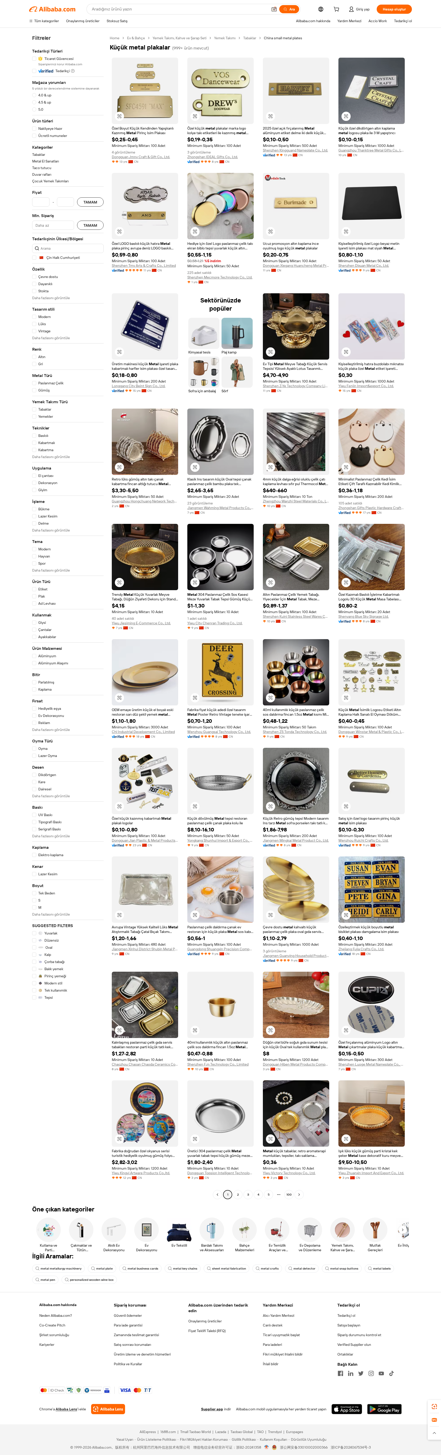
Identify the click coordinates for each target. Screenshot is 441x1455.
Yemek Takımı (225, 38)
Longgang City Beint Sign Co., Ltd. (138, 386)
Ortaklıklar (345, 1354)
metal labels (382, 1268)
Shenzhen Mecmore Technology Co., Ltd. (219, 277)
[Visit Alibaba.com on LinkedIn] (351, 1373)
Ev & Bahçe (136, 38)
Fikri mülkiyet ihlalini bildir (283, 1354)
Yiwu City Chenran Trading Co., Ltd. (214, 623)
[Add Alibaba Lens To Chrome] (108, 1409)
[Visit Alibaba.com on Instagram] (371, 1373)
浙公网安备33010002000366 (304, 1447)
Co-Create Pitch (52, 1325)
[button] (274, 9)
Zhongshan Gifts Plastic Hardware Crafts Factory (371, 508)
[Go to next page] (299, 1194)
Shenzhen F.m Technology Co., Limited (218, 1064)
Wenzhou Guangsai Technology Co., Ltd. (219, 732)
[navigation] (68, 617)
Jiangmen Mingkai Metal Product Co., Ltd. (296, 840)
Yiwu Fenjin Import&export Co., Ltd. (366, 386)
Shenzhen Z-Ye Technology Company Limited (296, 386)
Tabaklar (249, 38)
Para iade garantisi (128, 1325)
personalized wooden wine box (92, 1280)
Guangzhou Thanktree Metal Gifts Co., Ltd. (371, 150)
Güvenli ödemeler (128, 1315)
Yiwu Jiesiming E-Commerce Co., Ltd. (141, 623)
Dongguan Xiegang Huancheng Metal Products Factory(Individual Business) (296, 265)
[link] (434, 1406)
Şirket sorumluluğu (54, 1335)
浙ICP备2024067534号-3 (351, 1447)
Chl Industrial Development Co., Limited (143, 732)
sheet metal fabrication (229, 1268)
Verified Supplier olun (354, 1345)
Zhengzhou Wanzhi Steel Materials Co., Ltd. (296, 501)
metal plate (104, 1268)
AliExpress (148, 1432)
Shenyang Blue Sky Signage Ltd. (363, 616)
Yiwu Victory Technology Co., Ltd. (289, 1173)
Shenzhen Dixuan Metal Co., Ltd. (363, 265)
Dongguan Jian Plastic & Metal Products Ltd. (145, 840)
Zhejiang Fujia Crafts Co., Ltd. (361, 949)
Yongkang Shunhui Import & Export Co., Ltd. (220, 840)
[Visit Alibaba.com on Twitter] (361, 1373)
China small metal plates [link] (283, 38)
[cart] (337, 10)
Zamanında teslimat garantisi (136, 1335)
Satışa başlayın (348, 1325)
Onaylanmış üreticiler (205, 1321)
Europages (294, 1432)
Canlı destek (273, 1325)
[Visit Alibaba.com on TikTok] (391, 1373)
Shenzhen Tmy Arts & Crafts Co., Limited (144, 265)
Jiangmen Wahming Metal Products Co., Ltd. (220, 508)
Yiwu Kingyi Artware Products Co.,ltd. (141, 1173)
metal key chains (185, 1268)
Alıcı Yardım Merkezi (278, 1315)
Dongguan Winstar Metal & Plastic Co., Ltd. (371, 732)
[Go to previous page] (217, 1194)
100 (289, 1194)
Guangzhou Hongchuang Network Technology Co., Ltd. (145, 501)
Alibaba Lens (66, 1409)
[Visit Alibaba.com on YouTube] (381, 1373)
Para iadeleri (272, 1345)
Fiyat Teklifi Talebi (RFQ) (207, 1331)
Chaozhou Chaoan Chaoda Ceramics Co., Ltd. (145, 1064)
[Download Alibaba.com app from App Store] (347, 1409)
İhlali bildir (270, 1364)
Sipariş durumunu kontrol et (359, 1335)
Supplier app (212, 1409)
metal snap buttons (344, 1268)
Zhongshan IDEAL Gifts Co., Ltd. (212, 157)
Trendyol (275, 1432)
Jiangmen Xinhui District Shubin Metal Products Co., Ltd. (145, 949)
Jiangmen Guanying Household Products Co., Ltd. (296, 956)
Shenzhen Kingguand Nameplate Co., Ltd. (295, 150)
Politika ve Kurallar (128, 1364)
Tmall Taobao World (195, 1432)
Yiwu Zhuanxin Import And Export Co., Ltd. (371, 1173)
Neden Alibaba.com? (55, 1315)
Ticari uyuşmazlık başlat (281, 1335)
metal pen (48, 1280)
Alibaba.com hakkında (58, 1305)
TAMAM (90, 202)
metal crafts (270, 1268)
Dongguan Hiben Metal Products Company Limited (296, 1064)
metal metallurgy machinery (61, 1268)
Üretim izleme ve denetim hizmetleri (142, 1354)
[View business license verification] (266, 1447)
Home (114, 38)
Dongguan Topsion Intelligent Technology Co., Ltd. (220, 1173)
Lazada (220, 1432)
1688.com (168, 1432)
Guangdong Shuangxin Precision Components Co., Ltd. (220, 949)
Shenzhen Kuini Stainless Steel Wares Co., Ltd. (296, 616)
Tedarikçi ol (346, 1315)
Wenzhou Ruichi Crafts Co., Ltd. (363, 840)
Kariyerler (46, 1345)
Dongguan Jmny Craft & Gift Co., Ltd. (141, 157)
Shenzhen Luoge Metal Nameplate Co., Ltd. (371, 1064)
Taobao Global (241, 1432)
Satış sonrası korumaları (132, 1345)
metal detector (304, 1268)
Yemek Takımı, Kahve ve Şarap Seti (179, 38)
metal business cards (143, 1268)
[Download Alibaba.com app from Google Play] (384, 1409)
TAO (260, 1432)
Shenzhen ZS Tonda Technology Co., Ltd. (295, 732)
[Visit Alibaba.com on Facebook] (340, 1373)
